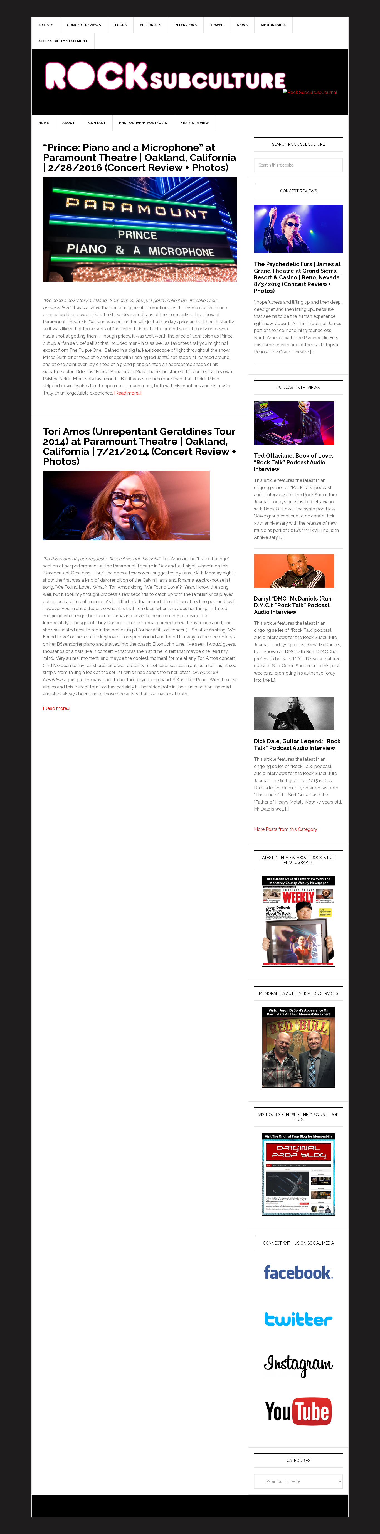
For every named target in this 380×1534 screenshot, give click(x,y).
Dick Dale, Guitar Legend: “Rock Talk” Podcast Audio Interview (297, 744)
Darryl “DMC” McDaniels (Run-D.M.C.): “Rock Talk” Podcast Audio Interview (294, 605)
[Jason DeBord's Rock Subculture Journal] (165, 67)
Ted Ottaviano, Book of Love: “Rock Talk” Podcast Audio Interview (293, 462)
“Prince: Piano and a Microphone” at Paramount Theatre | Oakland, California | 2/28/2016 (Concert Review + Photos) (139, 157)
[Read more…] (127, 393)
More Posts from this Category (285, 829)
